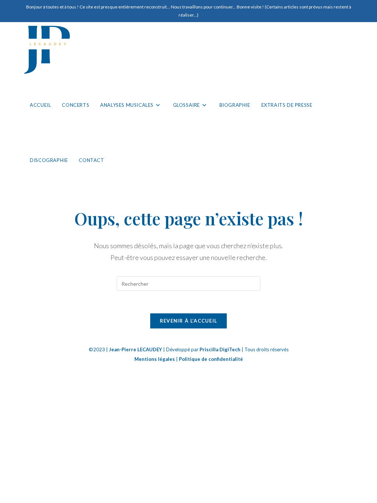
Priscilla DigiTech (220, 349)
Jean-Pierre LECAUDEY (135, 349)
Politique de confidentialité (211, 359)
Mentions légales (154, 359)
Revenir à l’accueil (189, 321)
